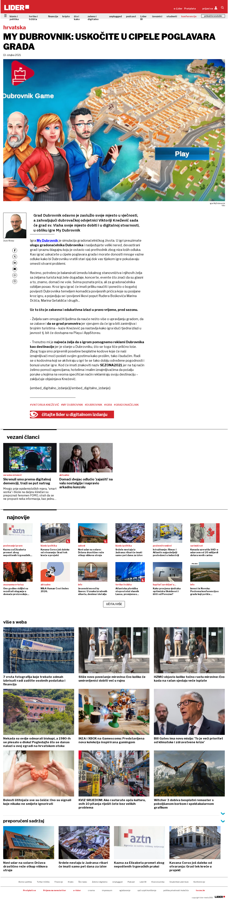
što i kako (77, 18)
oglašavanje (124, 890)
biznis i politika (14, 18)
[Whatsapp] (14, 275)
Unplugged (117, 882)
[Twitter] (14, 256)
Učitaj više (114, 604)
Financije (59, 882)
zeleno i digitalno (93, 18)
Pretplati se (29, 890)
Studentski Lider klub (178, 882)
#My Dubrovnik (72, 404)
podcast (131, 16)
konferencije (188, 16)
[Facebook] (14, 250)
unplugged (115, 16)
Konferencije (199, 882)
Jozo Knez (8, 240)
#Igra (108, 404)
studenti (172, 16)
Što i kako (82, 882)
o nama (91, 890)
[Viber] (14, 281)
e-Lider (178, 8)
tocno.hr (200, 890)
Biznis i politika (25, 882)
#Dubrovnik (93, 404)
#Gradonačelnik (126, 404)
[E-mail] (14, 269)
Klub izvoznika (157, 882)
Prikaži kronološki (213, 16)
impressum (107, 890)
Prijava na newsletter (54, 890)
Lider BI (143, 18)
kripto (66, 16)
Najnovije (18, 517)
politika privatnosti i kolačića (176, 890)
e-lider (77, 890)
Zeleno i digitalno (99, 882)
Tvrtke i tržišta (43, 882)
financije (53, 16)
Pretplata (190, 8)
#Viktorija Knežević (44, 404)
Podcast (131, 882)
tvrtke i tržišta (33, 18)
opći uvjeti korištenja (147, 890)
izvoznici (157, 16)
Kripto (70, 882)
